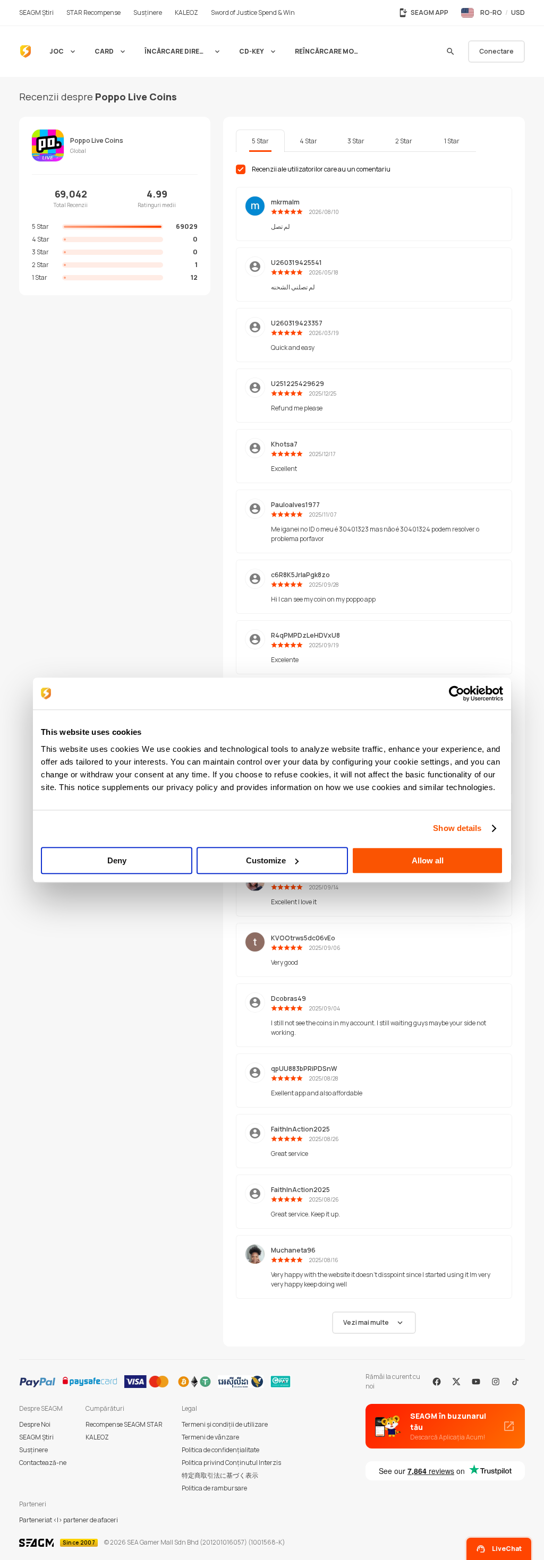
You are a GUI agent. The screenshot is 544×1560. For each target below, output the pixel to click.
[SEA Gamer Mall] (25, 51)
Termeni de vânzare (210, 1437)
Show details (457, 828)
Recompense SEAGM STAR (124, 1424)
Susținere (33, 1449)
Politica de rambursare (214, 1488)
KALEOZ (97, 1437)
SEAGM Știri (36, 1437)
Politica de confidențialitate (220, 1449)
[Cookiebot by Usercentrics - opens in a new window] (456, 693)
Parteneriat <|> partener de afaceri (68, 1519)
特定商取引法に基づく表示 (220, 1475)
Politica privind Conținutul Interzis (231, 1462)
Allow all (428, 860)
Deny (116, 860)
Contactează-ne (42, 1462)
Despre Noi (34, 1424)
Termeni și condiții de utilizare (225, 1424)
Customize (266, 860)
